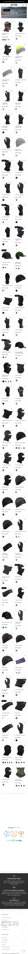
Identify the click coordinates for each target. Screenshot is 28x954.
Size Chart (4, 942)
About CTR (4, 937)
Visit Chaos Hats (5, 949)
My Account (4, 920)
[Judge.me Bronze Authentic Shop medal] (14, 834)
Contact (4, 944)
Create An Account (6, 917)
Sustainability (5, 940)
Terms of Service (5, 929)
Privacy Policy (5, 927)
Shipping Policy (5, 922)
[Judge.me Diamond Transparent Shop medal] (7, 834)
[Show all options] (10, 39)
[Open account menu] (23, 5)
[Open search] (5, 5)
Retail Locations (5, 947)
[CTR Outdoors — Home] (14, 5)
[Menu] (1, 5)
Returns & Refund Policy (7, 924)
